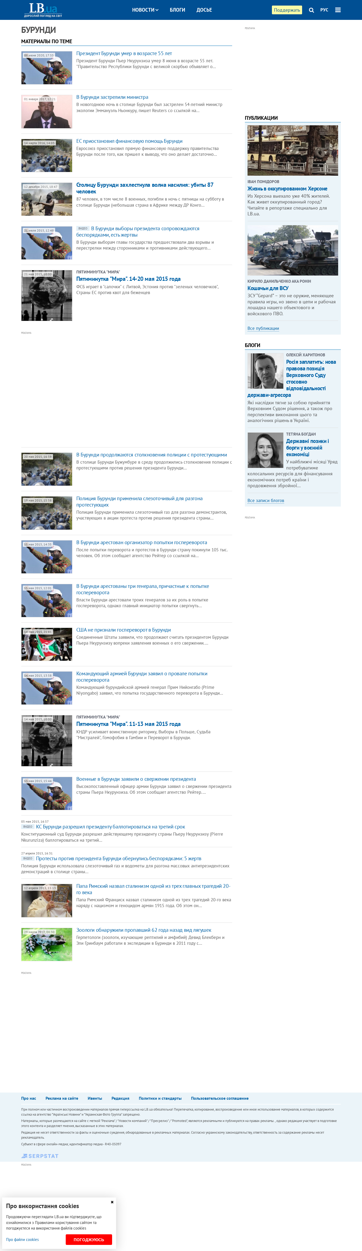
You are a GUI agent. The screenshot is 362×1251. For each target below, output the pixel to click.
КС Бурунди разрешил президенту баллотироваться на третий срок (104, 826)
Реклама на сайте (62, 1098)
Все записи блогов (266, 500)
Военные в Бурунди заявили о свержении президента (136, 778)
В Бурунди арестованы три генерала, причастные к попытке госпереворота (142, 589)
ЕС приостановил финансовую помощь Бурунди (129, 140)
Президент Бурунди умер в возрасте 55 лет (124, 53)
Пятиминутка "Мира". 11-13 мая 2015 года (128, 723)
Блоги (177, 10)
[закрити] (112, 1202)
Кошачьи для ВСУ (268, 288)
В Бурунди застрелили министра (112, 97)
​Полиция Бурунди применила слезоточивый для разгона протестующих (139, 501)
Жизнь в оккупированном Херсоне (287, 188)
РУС (324, 10)
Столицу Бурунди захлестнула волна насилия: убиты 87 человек (144, 188)
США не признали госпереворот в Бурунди (123, 629)
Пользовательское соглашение (220, 1098)
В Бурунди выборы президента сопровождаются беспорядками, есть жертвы (138, 231)
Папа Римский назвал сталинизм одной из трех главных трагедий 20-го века (153, 889)
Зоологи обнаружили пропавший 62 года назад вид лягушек (143, 929)
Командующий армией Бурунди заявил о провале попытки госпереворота (142, 676)
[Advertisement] (98, 389)
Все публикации (263, 328)
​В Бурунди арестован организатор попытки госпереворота (141, 542)
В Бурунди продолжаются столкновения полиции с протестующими (151, 454)
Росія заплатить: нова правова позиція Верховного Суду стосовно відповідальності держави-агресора (292, 378)
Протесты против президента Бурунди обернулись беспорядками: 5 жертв (112, 858)
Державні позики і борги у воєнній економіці (307, 447)
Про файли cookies (22, 1239)
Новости (143, 10)
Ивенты (95, 1098)
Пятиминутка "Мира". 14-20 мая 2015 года (128, 278)
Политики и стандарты (160, 1098)
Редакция (120, 1098)
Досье (204, 10)
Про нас (28, 1098)
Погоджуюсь (89, 1239)
